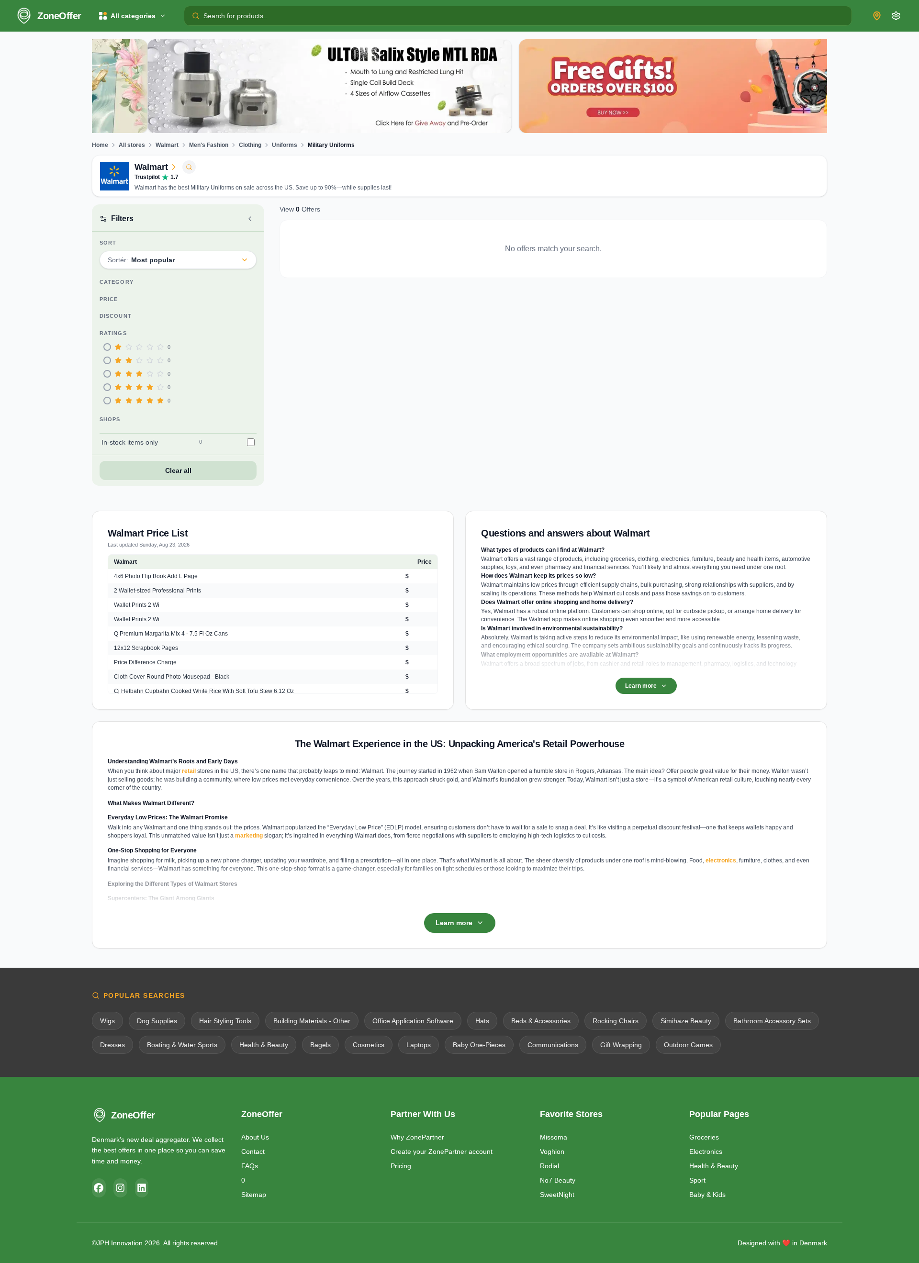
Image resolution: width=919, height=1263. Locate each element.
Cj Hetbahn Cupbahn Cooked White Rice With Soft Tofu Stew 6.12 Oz (204, 691)
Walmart (167, 145)
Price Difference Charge (145, 662)
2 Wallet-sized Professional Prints (157, 590)
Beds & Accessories (541, 1021)
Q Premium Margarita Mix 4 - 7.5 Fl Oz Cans (171, 633)
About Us (255, 1137)
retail (189, 771)
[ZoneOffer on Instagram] (120, 1187)
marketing (249, 835)
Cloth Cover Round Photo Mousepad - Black (171, 676)
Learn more (641, 685)
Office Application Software (412, 1021)
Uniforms (284, 145)
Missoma (553, 1137)
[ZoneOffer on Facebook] (99, 1187)
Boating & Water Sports (182, 1045)
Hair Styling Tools (225, 1021)
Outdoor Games (688, 1045)
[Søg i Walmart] (189, 167)
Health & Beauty (263, 1045)
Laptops (418, 1045)
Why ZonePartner (417, 1137)
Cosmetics (368, 1045)
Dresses (112, 1045)
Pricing (401, 1166)
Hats (482, 1021)
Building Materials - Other (311, 1021)
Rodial (549, 1166)
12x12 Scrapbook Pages (146, 648)
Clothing (250, 145)
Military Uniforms (331, 145)
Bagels (320, 1045)
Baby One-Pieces (479, 1045)
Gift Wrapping (621, 1045)
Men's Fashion (208, 145)
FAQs (249, 1166)
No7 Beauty (557, 1180)
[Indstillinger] (896, 15)
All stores (132, 145)
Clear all (178, 470)
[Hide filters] (250, 218)
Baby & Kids (707, 1194)
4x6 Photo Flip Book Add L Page (156, 576)
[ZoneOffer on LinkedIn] (142, 1187)
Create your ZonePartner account (442, 1151)
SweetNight (557, 1194)
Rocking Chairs (616, 1021)
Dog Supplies (157, 1021)
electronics (721, 860)
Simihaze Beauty (686, 1021)
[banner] (274, 86)
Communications (552, 1045)
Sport (697, 1180)
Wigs (107, 1021)
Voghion (552, 1151)
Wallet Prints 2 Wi (136, 605)
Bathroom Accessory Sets (772, 1021)
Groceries (704, 1137)
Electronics (705, 1151)
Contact (253, 1151)
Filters (122, 218)
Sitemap (253, 1194)
